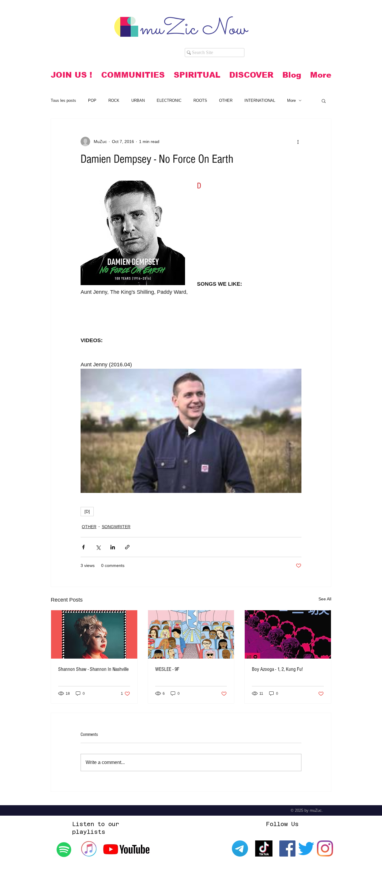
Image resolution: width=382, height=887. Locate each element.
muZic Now (193, 29)
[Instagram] (325, 848)
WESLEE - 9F (167, 669)
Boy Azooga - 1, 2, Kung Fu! (277, 669)
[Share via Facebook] (83, 547)
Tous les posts (63, 100)
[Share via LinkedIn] (112, 547)
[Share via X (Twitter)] (98, 547)
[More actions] (297, 141)
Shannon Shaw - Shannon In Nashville (93, 669)
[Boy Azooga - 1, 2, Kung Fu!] (288, 634)
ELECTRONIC (169, 100)
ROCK (113, 100)
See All (324, 599)
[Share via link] (127, 547)
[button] (133, 75)
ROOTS (200, 100)
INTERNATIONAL (259, 100)
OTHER (225, 100)
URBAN (138, 100)
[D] (87, 511)
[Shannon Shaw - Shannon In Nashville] (94, 634)
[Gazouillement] (306, 848)
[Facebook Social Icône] (287, 848)
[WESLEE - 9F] (191, 634)
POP (92, 100)
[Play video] (191, 431)
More (291, 100)
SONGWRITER (116, 526)
